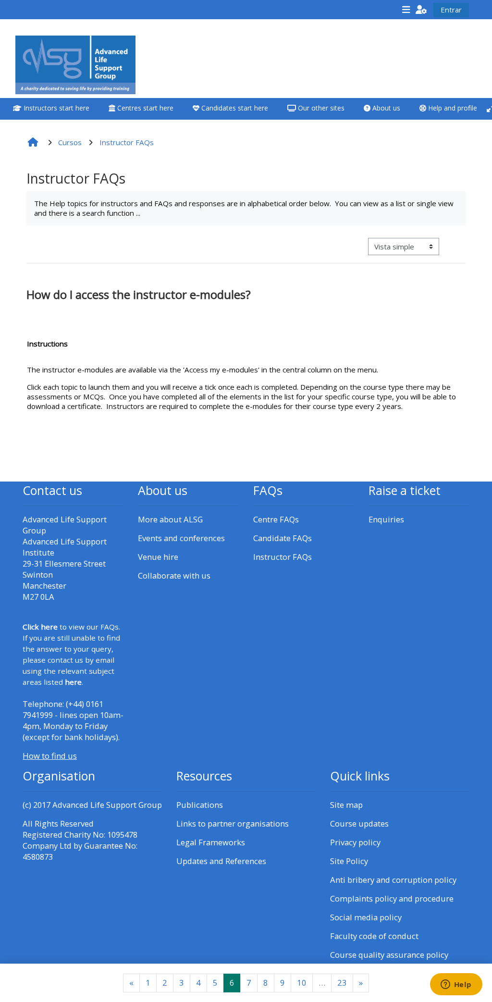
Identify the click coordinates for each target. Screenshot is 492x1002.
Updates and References (221, 860)
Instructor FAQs (282, 556)
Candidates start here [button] (233, 107)
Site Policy (349, 860)
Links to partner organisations (232, 823)
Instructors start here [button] (55, 107)
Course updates (359, 823)
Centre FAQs (276, 519)
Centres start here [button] (144, 107)
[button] (421, 9)
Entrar (451, 9)
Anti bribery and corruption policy (393, 879)
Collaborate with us (174, 575)
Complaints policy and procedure (392, 898)
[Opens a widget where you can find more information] (456, 985)
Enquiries (386, 519)
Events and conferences (181, 538)
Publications (199, 804)
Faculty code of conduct (374, 935)
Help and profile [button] (451, 107)
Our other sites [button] (320, 107)
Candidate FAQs (282, 538)
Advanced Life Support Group (107, 804)
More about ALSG (170, 519)
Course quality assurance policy (389, 954)
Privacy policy (355, 842)
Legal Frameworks (210, 842)
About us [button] (385, 107)
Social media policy (366, 917)
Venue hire (158, 556)
